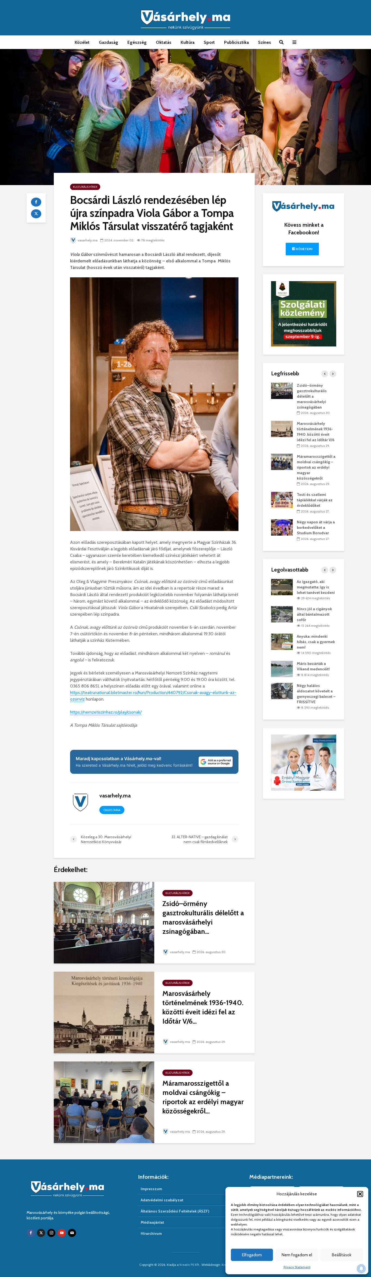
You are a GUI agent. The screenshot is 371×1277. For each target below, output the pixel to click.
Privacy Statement (297, 1267)
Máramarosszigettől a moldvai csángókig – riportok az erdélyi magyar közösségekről (316, 467)
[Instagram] (51, 1233)
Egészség (137, 42)
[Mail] (72, 1233)
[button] (360, 1194)
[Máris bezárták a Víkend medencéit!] (282, 668)
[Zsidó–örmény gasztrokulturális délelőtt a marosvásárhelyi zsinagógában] (104, 922)
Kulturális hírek (85, 187)
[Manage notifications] (361, 1268)
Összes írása (111, 810)
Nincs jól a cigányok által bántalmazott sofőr (314, 614)
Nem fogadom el (297, 1255)
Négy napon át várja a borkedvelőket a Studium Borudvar (316, 527)
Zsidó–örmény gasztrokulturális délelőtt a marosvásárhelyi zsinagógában (312, 396)
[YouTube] (62, 1233)
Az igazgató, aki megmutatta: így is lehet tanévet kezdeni (316, 587)
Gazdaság (108, 42)
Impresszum (151, 1188)
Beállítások (341, 1255)
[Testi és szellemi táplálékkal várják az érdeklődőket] (282, 499)
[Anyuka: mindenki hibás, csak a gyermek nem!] (282, 641)
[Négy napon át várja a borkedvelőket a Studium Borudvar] (282, 526)
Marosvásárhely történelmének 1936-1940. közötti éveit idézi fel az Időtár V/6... (202, 1007)
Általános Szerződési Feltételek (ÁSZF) (175, 1211)
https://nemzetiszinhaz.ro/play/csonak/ (106, 712)
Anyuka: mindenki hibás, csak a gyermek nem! (316, 642)
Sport (209, 42)
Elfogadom (252, 1255)
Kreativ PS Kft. (190, 1265)
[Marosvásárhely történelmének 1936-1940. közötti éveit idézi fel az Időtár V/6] (104, 1012)
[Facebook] (31, 1233)
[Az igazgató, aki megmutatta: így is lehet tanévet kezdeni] (282, 586)
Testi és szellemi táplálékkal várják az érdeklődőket (315, 500)
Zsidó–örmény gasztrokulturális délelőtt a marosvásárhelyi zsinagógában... (203, 917)
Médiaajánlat (152, 1222)
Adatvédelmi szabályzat (162, 1200)
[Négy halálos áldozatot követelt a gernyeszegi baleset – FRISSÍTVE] (282, 690)
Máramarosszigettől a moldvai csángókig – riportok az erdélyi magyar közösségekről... (203, 1097)
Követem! (303, 249)
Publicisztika (236, 42)
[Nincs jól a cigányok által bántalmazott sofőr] (282, 614)
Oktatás (163, 42)
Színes (264, 42)
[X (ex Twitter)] (41, 1233)
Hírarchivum (151, 1233)
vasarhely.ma (88, 240)
